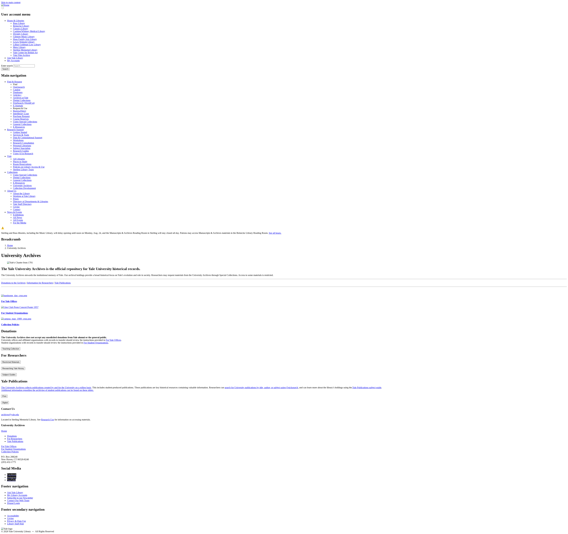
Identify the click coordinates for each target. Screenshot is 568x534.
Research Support (15, 129)
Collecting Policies (10, 451)
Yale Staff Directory (22, 204)
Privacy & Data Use (16, 521)
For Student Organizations (96, 342)
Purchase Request (21, 116)
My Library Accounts (17, 495)
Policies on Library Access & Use (29, 167)
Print (4, 396)
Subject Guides (9, 375)
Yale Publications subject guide (366, 387)
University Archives (22, 185)
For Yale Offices (113, 340)
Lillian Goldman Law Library (27, 44)
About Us (11, 191)
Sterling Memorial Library (25, 50)
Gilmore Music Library (24, 36)
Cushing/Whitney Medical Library (29, 31)
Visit (9, 156)
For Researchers (14, 438)
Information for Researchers (40, 283)
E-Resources (19, 127)
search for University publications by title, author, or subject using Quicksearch (261, 387)
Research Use (47, 419)
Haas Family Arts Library (25, 39)
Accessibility (13, 515)
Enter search (7, 65)
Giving (16, 207)
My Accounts (13, 60)
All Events (18, 220)
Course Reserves (21, 119)
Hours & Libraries (15, 20)
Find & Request (14, 81)
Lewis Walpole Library (24, 42)
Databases (17, 92)
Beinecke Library (21, 26)
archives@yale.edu (10, 414)
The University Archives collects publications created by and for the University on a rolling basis (46, 387)
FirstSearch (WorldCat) (24, 103)
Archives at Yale (20, 97)
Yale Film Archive (21, 55)
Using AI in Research (23, 153)
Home (4, 431)
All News (17, 217)
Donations (12, 436)
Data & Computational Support (27, 137)
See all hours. (275, 233)
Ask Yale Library (15, 58)
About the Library (21, 193)
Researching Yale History (13, 368)
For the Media (19, 223)
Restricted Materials (11, 362)
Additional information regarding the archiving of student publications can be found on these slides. (47, 390)
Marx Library (19, 47)
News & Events (14, 212)
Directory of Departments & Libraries (30, 201)
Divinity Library (20, 34)
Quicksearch (19, 87)
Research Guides (21, 151)
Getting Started (20, 132)
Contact (16, 209)
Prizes (16, 199)
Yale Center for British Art (25, 52)
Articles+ (17, 95)
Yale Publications (63, 283)
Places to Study (20, 161)
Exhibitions (18, 215)
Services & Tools (21, 135)
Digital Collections (21, 100)
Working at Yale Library (24, 196)
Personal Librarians (22, 145)
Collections (12, 172)
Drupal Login (13, 503)
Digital (5, 402)
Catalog (16, 89)
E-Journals (18, 105)
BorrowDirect (19, 111)
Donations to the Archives (13, 283)
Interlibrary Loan (21, 113)
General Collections (22, 124)
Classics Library (20, 28)
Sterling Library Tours (23, 169)
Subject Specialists (21, 148)
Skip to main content (10, 2)
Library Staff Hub (15, 523)
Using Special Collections (25, 121)
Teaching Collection (10, 349)
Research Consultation (23, 143)
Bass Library (19, 23)
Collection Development (24, 188)
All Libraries (19, 159)
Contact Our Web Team (18, 500)
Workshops (18, 140)
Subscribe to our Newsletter (20, 498)
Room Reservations (22, 164)
